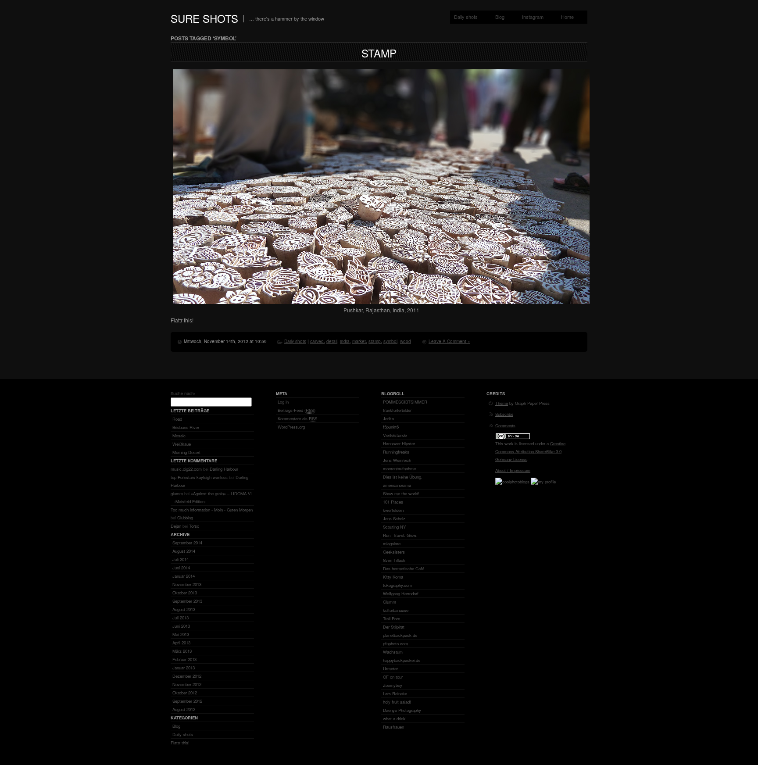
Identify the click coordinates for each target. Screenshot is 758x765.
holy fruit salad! (397, 702)
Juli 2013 (180, 618)
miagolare (391, 543)
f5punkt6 (391, 427)
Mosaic (179, 436)
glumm (177, 493)
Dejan (176, 526)
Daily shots (466, 16)
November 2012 (186, 684)
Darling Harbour (224, 469)
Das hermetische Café (403, 568)
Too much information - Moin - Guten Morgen (212, 510)
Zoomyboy (392, 685)
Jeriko (388, 418)
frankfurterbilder (397, 410)
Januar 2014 (183, 576)
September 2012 (187, 701)
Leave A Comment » (449, 341)
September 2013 (187, 601)
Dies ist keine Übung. (402, 477)
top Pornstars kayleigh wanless (199, 477)
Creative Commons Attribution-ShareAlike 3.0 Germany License (530, 451)
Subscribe (504, 414)
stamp (374, 341)
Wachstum (393, 652)
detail (331, 341)
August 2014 (183, 551)
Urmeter (390, 668)
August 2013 (183, 609)
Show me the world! (401, 493)
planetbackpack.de (400, 635)
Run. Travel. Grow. (400, 535)
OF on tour (393, 677)
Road (177, 419)
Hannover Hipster (399, 443)
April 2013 (181, 643)
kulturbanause (395, 610)
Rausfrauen (393, 727)
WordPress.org (291, 427)
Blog (499, 16)
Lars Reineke (395, 693)
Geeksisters (394, 552)
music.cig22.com (186, 469)
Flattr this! (182, 320)
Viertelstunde (395, 435)
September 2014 (187, 543)
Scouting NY (394, 527)
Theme (501, 403)
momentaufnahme (399, 468)
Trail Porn (391, 618)
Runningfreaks (396, 452)
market (359, 341)
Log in (283, 402)
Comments (505, 425)
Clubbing (185, 518)
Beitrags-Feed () (296, 410)
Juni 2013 (181, 626)
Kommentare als (297, 418)
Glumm (389, 602)
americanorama (397, 485)
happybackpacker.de (401, 660)
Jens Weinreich (397, 460)
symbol (390, 341)
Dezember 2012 (186, 676)
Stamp (379, 53)
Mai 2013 (180, 634)
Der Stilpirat (393, 627)
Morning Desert (186, 452)
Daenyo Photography (402, 710)
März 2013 (182, 651)
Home (567, 16)
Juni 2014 (181, 568)
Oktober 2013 (184, 593)
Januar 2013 (183, 668)
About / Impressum (512, 470)
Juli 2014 (180, 559)
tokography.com (397, 585)
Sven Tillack (394, 560)
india (345, 341)
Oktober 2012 (184, 693)
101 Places (393, 502)
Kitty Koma (393, 577)
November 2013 (186, 584)
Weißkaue (181, 444)
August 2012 (183, 709)
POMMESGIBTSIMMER (405, 402)
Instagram (532, 16)
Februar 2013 (184, 659)
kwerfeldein (393, 510)
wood (405, 341)
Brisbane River (185, 427)
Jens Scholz (394, 518)
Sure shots (204, 18)
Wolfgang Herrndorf (400, 593)
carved (317, 341)
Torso (194, 526)
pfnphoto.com (395, 643)
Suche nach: (183, 393)
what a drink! (395, 718)
